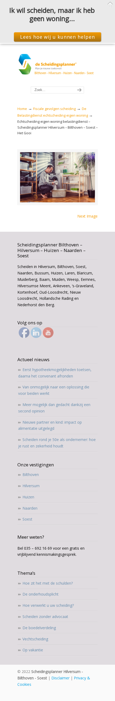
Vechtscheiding (35, 638)
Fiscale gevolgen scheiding (54, 109)
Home (22, 109)
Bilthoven (30, 474)
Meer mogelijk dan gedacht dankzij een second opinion (54, 407)
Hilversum (31, 485)
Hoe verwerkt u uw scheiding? (48, 605)
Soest (27, 519)
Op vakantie (32, 649)
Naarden (29, 508)
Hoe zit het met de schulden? (47, 583)
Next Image (87, 216)
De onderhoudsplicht (40, 594)
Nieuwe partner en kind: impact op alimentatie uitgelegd (50, 425)
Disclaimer (60, 677)
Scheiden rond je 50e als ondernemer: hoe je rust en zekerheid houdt (57, 442)
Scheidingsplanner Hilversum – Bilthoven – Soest (57, 65)
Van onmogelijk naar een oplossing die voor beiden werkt (53, 390)
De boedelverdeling (39, 627)
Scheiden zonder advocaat (45, 616)
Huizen (28, 496)
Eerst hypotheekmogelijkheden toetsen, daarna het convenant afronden (54, 373)
